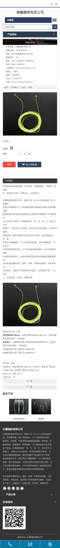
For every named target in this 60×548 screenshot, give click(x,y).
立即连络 (21, 339)
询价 (9, 164)
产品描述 (9, 181)
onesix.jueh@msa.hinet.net (22, 82)
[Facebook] (4, 488)
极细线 (41, 419)
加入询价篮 (31, 164)
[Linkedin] (13, 488)
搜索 (54, 27)
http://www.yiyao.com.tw (25, 68)
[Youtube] (22, 488)
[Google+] (9, 488)
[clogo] (30, 12)
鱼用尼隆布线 (19, 419)
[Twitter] (17, 488)
